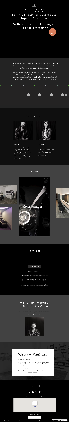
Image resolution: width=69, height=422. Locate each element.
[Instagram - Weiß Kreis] (40, 392)
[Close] (67, 420)
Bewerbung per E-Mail (32, 372)
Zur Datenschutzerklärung (42, 420)
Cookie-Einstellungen (56, 420)
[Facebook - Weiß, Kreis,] (36, 392)
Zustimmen (64, 420)
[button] (48, 235)
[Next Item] (66, 95)
